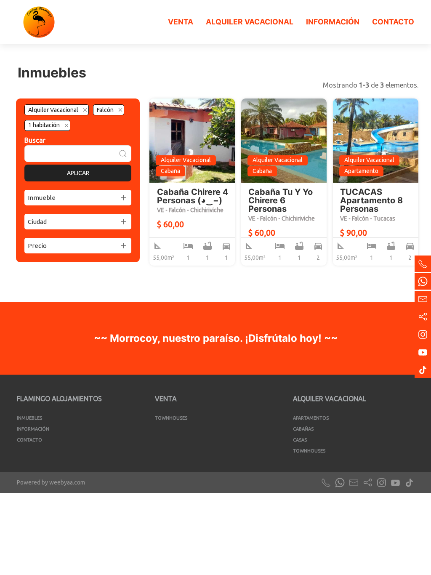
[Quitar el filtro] (85, 109)
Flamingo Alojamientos (59, 398)
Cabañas (303, 428)
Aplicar (78, 173)
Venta (180, 21)
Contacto (393, 21)
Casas (300, 439)
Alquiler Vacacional (249, 21)
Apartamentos (311, 418)
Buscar (34, 140)
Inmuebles (29, 418)
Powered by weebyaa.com (51, 482)
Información (332, 21)
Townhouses (171, 418)
